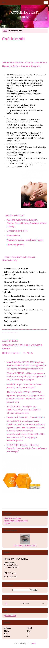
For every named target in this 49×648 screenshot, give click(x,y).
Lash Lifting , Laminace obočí (16, 521)
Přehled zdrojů (10, 616)
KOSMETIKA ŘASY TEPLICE (24, 14)
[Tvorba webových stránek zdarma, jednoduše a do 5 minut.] (30, 643)
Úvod (5, 31)
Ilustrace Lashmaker (13, 518)
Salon (7, 523)
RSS (33, 643)
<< (6, 603)
